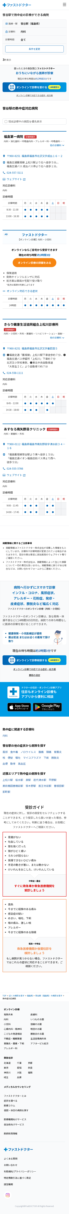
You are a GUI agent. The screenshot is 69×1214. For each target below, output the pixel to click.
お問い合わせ (10, 1165)
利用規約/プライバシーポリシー (20, 1171)
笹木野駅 (31, 786)
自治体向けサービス (14, 1124)
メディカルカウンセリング (17, 1086)
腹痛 (41, 752)
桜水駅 (19, 780)
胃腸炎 (58, 752)
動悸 (12, 763)
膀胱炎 (55, 758)
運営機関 (8, 1184)
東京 (6, 1067)
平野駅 (52, 780)
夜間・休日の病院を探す (16, 1110)
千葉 (19, 1062)
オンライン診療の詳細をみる (34, 263)
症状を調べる (10, 1100)
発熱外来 (8, 1014)
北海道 (7, 1062)
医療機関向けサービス (15, 1119)
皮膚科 (33, 1014)
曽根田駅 (59, 786)
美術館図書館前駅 (13, 786)
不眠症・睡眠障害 (13, 1038)
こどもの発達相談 (13, 1033)
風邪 (5, 752)
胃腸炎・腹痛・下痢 (14, 1043)
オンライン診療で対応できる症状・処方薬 (34, 95)
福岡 (30, 1072)
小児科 (7, 1024)
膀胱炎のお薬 (37, 1033)
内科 (5, 736)
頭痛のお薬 (36, 1024)
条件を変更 (34, 48)
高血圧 (22, 763)
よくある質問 (10, 1158)
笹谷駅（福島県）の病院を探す (48, 995)
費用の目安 (34, 675)
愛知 (19, 1067)
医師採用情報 (10, 1133)
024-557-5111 (15, 172)
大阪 (19, 1072)
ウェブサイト (14, 179)
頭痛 (48, 752)
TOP (4, 995)
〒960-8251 (35, 156)
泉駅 (28, 780)
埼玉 (6, 1077)
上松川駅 (8, 780)
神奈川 (7, 1072)
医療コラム (9, 1105)
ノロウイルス (28, 752)
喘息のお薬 (36, 1029)
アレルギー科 (10, 1048)
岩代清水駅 (39, 780)
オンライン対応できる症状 (22, 291)
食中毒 (14, 752)
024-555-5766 (15, 468)
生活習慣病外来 (38, 1038)
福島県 (30, 995)
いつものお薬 (37, 1019)
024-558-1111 (15, 373)
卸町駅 (6, 792)
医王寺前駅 (45, 786)
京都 (30, 1062)
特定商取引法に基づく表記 (17, 1177)
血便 (5, 763)
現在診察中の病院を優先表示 (25, 121)
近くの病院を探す (16, 995)
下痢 (46, 758)
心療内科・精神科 (13, 1029)
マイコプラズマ (32, 758)
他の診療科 (55, 145)
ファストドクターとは (15, 1095)
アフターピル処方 (39, 1043)
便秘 (10, 758)
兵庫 (19, 1077)
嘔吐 (18, 758)
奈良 (30, 1067)
